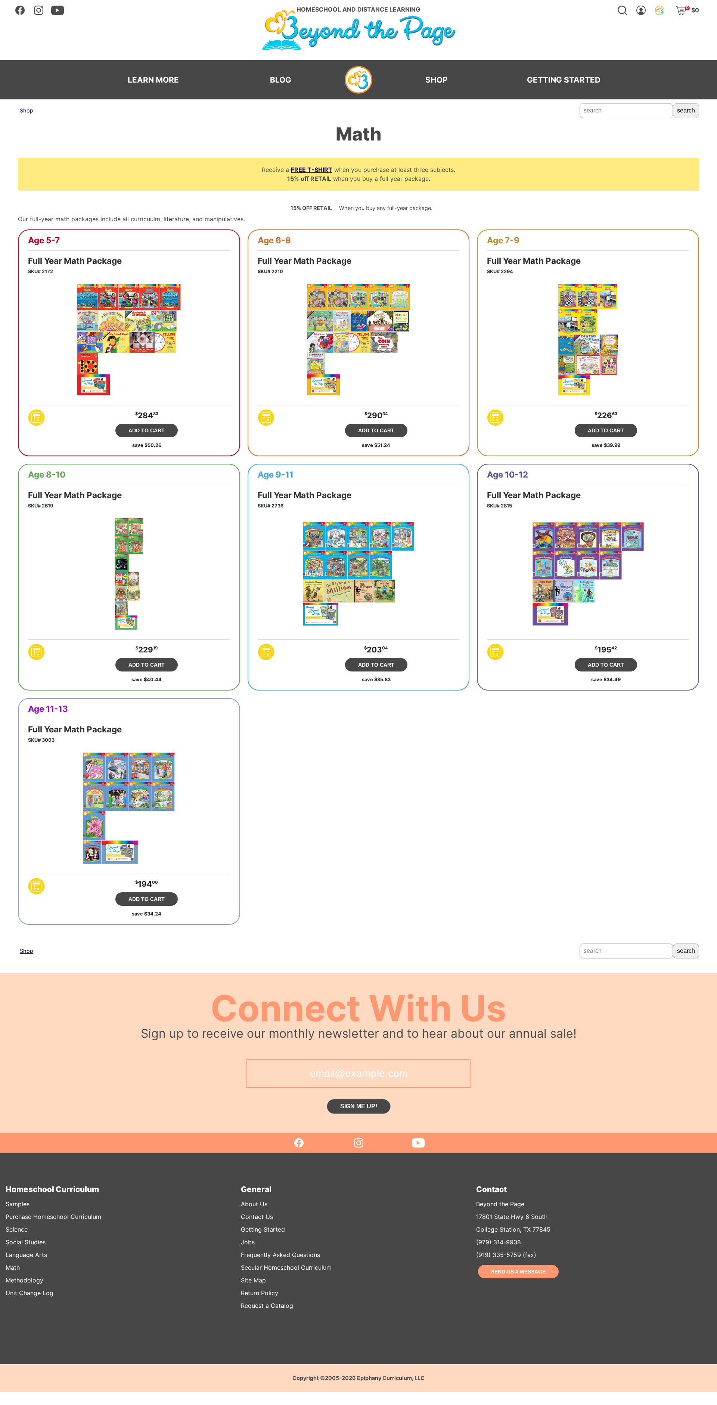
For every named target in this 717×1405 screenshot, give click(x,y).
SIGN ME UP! (358, 1106)
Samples (18, 1204)
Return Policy (259, 1293)
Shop (26, 110)
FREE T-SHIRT (311, 169)
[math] (36, 417)
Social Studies (26, 1242)
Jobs (248, 1242)
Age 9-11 (276, 474)
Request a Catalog (267, 1305)
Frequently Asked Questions (280, 1255)
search (686, 110)
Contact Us (257, 1216)
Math (13, 1267)
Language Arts (26, 1255)
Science (17, 1229)
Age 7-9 (503, 240)
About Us (254, 1204)
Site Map (253, 1280)
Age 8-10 (46, 474)
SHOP (436, 79)
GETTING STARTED (563, 79)
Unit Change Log (29, 1293)
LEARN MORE (153, 79)
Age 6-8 (274, 240)
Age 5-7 (44, 240)
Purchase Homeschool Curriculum (53, 1216)
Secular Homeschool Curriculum (286, 1267)
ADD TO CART (146, 430)
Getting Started (263, 1229)
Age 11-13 (48, 708)
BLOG (280, 79)
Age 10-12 (507, 474)
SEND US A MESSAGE (518, 1272)
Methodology (24, 1280)
